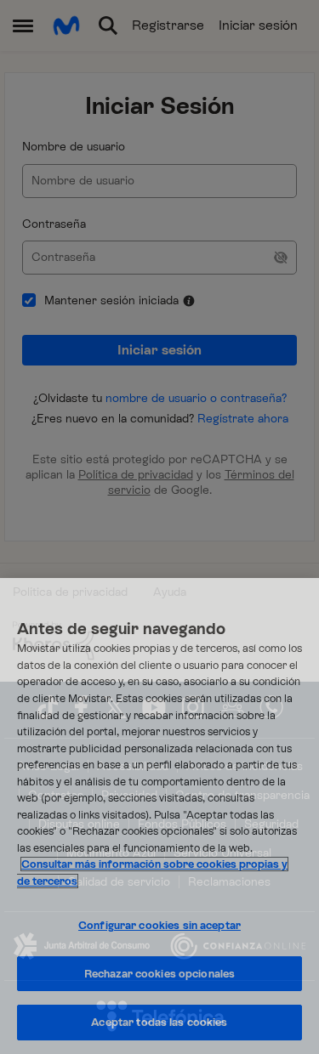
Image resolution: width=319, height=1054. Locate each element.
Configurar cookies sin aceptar (159, 925)
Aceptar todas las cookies (159, 1022)
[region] (159, 816)
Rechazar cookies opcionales (160, 973)
